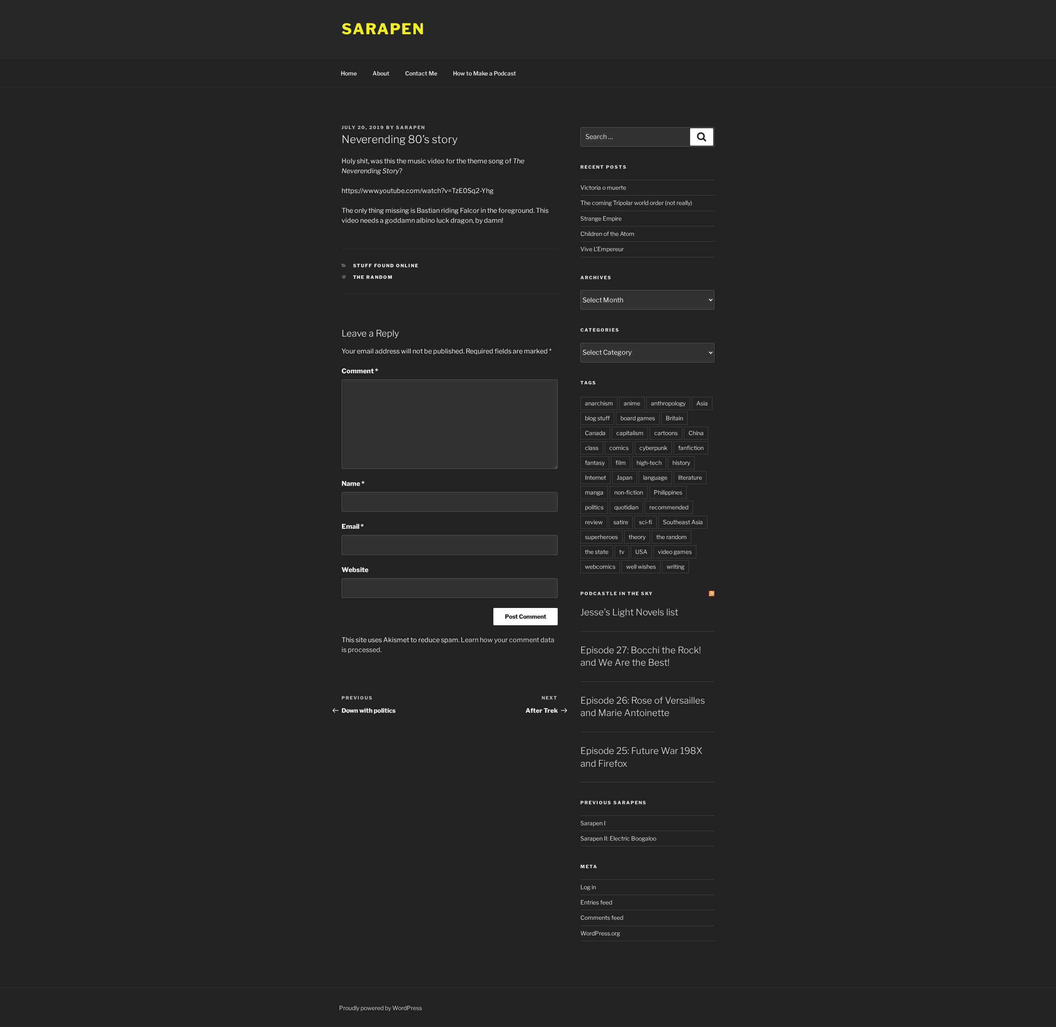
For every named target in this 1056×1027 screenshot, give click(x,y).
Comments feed (601, 917)
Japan (624, 477)
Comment (360, 371)
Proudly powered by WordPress (380, 1007)
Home (349, 73)
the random (373, 277)
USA (641, 551)
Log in (588, 886)
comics (619, 447)
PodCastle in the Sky (616, 593)
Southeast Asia (683, 521)
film (620, 462)
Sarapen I (593, 823)
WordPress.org (600, 933)
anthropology (668, 403)
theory (637, 536)
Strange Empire (601, 218)
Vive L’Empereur (602, 248)
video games (675, 551)
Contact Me (421, 73)
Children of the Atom (607, 233)
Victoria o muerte (603, 187)
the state (596, 551)
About (380, 73)
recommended (668, 507)
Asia (702, 403)
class (592, 447)
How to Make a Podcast (484, 73)
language (655, 477)
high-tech (649, 462)
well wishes (641, 566)
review (594, 521)
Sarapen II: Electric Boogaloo (618, 838)
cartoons (666, 432)
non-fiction (628, 492)
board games (637, 418)
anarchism (599, 403)
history (681, 462)
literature (690, 477)
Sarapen (383, 29)
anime (632, 403)
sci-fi (645, 521)
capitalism (630, 432)
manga (594, 492)
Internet (595, 477)
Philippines (668, 492)
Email (353, 526)
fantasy (595, 462)
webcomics (600, 566)
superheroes (601, 536)
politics (594, 507)
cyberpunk (653, 447)
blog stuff (597, 418)
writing (675, 566)
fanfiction (691, 447)
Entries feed (596, 902)
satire (620, 521)
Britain (674, 418)
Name (353, 484)
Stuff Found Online (386, 266)
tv (622, 551)
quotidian (626, 507)
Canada (595, 432)
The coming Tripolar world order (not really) (636, 202)
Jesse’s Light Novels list (629, 612)
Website (355, 570)
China (696, 432)
